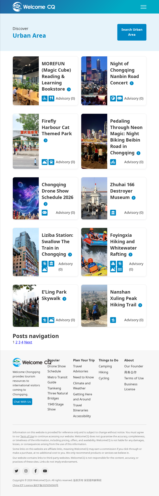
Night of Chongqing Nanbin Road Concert (124, 73)
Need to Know (83, 377)
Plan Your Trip (84, 360)
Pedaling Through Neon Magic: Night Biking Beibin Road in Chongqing (126, 137)
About (129, 360)
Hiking (103, 372)
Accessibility (82, 416)
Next (28, 342)
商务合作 (130, 372)
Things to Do (108, 360)
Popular (54, 360)
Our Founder (133, 366)
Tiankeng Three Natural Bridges (58, 393)
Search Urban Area (132, 32)
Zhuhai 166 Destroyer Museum (122, 190)
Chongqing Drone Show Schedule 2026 (57, 190)
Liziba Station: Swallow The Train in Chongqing (57, 244)
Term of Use (27, 436)
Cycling (104, 378)
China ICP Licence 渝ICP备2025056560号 (35, 485)
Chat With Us (22, 401)
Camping (105, 366)
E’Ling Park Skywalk (54, 295)
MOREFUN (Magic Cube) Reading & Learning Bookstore (56, 76)
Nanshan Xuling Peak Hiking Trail (123, 298)
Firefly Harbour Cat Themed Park (57, 127)
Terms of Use (134, 378)
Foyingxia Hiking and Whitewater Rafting (123, 244)
